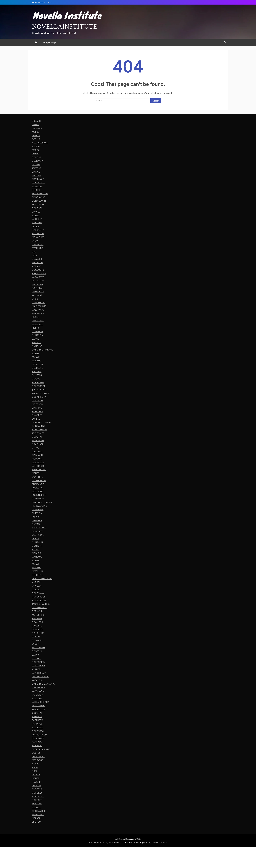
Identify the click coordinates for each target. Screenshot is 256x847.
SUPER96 (37, 789)
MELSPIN (36, 818)
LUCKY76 (36, 785)
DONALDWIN (39, 200)
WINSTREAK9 (39, 673)
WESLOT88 (38, 466)
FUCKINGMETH (39, 495)
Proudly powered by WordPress (104, 842)
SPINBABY (37, 324)
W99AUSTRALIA (40, 702)
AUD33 (35, 215)
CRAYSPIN (37, 451)
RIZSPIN (36, 636)
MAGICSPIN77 (39, 306)
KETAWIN (37, 458)
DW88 (35, 124)
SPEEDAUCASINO (41, 749)
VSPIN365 (37, 723)
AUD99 (35, 353)
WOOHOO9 (38, 691)
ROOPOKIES (38, 738)
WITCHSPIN (38, 440)
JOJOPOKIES (38, 433)
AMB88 (36, 146)
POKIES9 (36, 157)
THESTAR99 (38, 687)
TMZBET (36, 658)
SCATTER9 (37, 477)
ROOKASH (37, 640)
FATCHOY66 (38, 280)
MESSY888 (37, 760)
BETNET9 (37, 716)
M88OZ (35, 150)
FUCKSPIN (37, 487)
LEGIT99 (36, 821)
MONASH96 (38, 237)
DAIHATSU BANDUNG (43, 683)
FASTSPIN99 (38, 705)
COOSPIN (37, 436)
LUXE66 (36, 418)
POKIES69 (37, 745)
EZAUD (35, 338)
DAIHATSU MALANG (42, 349)
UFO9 (35, 240)
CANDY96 (37, 346)
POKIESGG (37, 208)
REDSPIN (36, 781)
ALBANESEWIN (40, 142)
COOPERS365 (39, 480)
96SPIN (36, 135)
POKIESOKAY (38, 662)
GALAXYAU (37, 244)
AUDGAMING (38, 426)
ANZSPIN (36, 371)
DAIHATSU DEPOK (41, 422)
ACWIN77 (37, 742)
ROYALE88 (37, 411)
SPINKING (37, 407)
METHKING (37, 491)
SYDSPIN (36, 643)
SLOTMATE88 (39, 811)
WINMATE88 (38, 647)
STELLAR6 (37, 248)
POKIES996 (38, 731)
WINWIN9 (37, 295)
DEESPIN (36, 190)
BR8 (34, 251)
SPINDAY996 (38, 197)
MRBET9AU (38, 814)
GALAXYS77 (38, 309)
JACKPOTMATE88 (41, 393)
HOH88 (35, 778)
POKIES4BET (38, 386)
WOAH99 (37, 680)
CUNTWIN (37, 331)
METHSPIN (37, 284)
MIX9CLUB (37, 364)
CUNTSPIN (37, 335)
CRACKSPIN (38, 444)
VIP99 (35, 767)
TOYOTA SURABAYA (42, 578)
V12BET (36, 669)
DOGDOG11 (38, 269)
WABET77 (37, 694)
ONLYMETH (38, 291)
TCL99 (35, 226)
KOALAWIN (38, 204)
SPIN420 (36, 342)
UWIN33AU (38, 320)
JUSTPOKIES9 (39, 389)
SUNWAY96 (38, 233)
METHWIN (37, 262)
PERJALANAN (39, 273)
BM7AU (36, 524)
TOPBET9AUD (39, 734)
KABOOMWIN (39, 527)
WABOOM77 (38, 709)
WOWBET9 (38, 277)
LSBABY (36, 774)
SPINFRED (37, 629)
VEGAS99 (37, 259)
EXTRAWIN (38, 498)
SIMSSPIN (37, 513)
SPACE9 (36, 211)
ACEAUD (36, 266)
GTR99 (35, 447)
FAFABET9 (37, 720)
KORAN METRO (40, 193)
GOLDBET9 (37, 509)
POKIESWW (38, 382)
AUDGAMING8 (39, 429)
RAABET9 (37, 415)
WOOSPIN (37, 219)
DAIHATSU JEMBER (42, 502)
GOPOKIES (37, 792)
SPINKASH (37, 455)
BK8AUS (36, 121)
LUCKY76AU (38, 756)
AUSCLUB (37, 698)
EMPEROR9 (38, 313)
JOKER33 (36, 168)
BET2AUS (37, 222)
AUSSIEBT (37, 727)
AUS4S (35, 763)
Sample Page (49, 42)
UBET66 (36, 752)
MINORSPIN (38, 462)
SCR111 (36, 139)
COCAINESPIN (39, 397)
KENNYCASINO (39, 506)
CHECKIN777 (38, 302)
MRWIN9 (36, 175)
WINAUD (36, 360)
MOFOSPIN (37, 404)
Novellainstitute (64, 26)
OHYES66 (37, 375)
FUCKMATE (38, 484)
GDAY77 (36, 378)
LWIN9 (35, 654)
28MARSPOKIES (40, 676)
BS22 (34, 771)
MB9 (34, 255)
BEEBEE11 (37, 368)
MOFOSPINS (38, 615)
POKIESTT (37, 800)
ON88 (35, 298)
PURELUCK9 (38, 665)
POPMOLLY (37, 400)
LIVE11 (35, 328)
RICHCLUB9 (38, 633)
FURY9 (35, 516)
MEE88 (35, 132)
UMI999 (36, 164)
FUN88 (35, 153)
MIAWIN (36, 357)
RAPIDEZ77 (38, 230)
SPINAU (36, 171)
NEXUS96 (37, 520)
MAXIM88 (37, 128)
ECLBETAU (37, 288)
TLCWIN (36, 807)
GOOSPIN (37, 713)
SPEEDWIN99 (39, 469)
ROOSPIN (37, 651)
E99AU (35, 317)
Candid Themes (159, 842)
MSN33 (35, 473)
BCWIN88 (37, 186)
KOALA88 (37, 803)
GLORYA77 (37, 160)
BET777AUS (38, 182)
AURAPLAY (38, 796)
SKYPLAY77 (38, 179)
